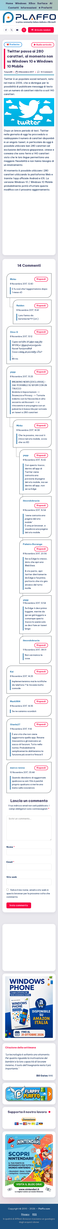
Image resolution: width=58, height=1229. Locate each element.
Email (10, 861)
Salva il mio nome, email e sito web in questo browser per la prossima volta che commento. (28, 893)
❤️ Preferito (13, 44)
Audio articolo (43, 44)
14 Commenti (46, 72)
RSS (34, 1214)
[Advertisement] (29, 223)
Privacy (25, 1214)
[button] (41, 30)
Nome (10, 846)
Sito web (11, 877)
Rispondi (41, 279)
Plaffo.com (44, 1208)
